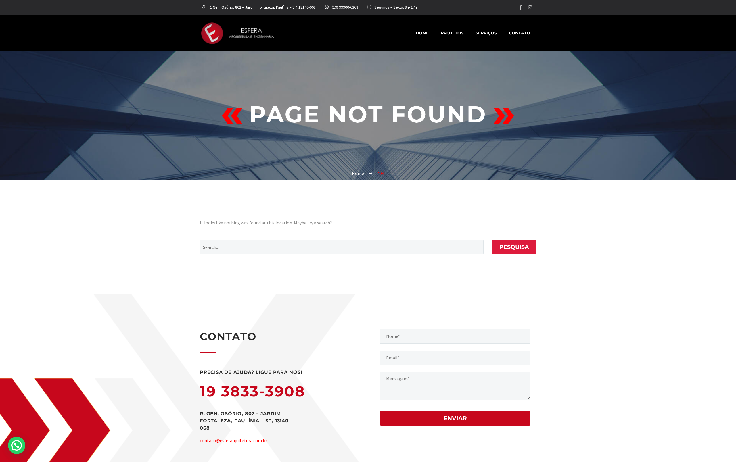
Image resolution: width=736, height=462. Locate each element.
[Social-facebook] (521, 7)
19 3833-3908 (252, 391)
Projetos (452, 33)
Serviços (486, 33)
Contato (519, 33)
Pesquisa (514, 247)
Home (422, 33)
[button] (16, 445)
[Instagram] (530, 7)
